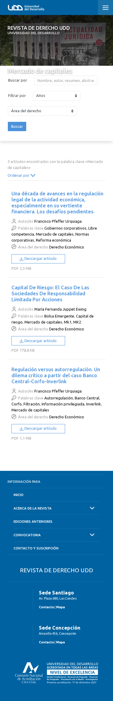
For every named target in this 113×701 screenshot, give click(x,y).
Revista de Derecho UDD (39, 30)
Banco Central (87, 398)
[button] (105, 7)
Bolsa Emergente (59, 316)
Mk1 (67, 322)
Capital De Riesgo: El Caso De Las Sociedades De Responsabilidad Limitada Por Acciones (50, 293)
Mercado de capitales (55, 234)
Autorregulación (58, 398)
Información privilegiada (63, 404)
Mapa (60, 607)
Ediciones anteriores (33, 521)
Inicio (19, 495)
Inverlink (93, 404)
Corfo (16, 404)
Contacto (46, 607)
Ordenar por (19, 175)
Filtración (32, 404)
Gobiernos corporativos (65, 228)
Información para (24, 481)
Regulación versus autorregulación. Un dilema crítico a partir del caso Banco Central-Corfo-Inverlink (55, 375)
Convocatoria (27, 535)
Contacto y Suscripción (36, 548)
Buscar (17, 126)
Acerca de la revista (33, 508)
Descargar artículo (40, 258)
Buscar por (17, 80)
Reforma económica (53, 240)
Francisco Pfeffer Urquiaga (58, 221)
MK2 (77, 322)
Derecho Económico (66, 247)
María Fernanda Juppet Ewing (60, 309)
